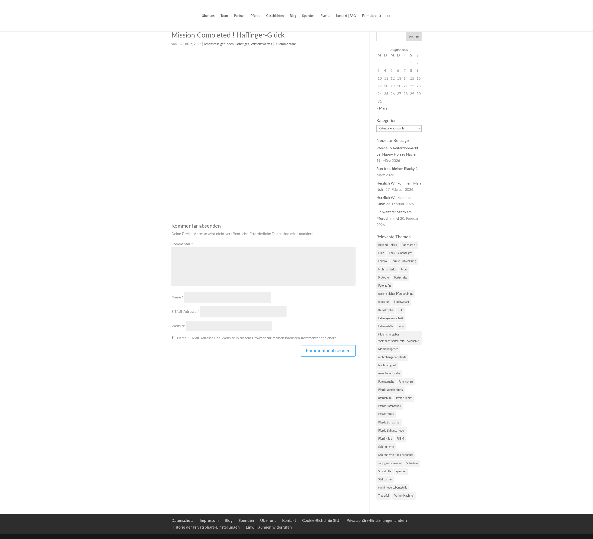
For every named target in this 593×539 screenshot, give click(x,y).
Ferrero (382, 261)
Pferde (255, 16)
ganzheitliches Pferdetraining (395, 293)
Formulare (369, 16)
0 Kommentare (285, 44)
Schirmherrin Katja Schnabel (395, 455)
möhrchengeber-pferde (392, 357)
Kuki (400, 310)
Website (178, 326)
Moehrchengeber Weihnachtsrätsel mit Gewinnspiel (399, 337)
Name (177, 297)
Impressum (209, 521)
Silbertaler (412, 463)
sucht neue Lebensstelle (392, 487)
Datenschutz (182, 521)
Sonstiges (242, 44)
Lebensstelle (385, 326)
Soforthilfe (384, 471)
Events (325, 16)
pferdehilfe (384, 398)
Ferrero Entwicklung (403, 261)
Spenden (308, 16)
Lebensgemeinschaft (390, 318)
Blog (293, 16)
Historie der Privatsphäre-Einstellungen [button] (205, 527)
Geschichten (275, 16)
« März (381, 108)
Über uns (208, 16)
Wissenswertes (261, 44)
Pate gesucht (386, 381)
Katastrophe (385, 310)
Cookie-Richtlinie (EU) (321, 521)
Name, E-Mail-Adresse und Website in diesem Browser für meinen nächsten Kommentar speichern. (257, 338)
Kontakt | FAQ (346, 16)
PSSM (400, 438)
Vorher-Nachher (404, 495)
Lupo (401, 326)
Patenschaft (405, 381)
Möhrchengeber (388, 349)
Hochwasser (401, 302)
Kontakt (289, 521)
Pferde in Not (404, 398)
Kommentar (182, 244)
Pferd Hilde (385, 438)
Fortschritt (400, 277)
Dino (381, 253)
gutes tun (384, 302)
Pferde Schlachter (389, 422)
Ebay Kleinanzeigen (401, 253)
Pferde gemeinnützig (390, 390)
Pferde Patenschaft (389, 406)
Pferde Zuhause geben (391, 430)
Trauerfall (384, 495)
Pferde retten (386, 414)
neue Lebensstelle (389, 373)
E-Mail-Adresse (185, 311)
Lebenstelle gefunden (219, 44)
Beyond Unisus (387, 245)
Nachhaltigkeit (387, 365)
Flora (404, 269)
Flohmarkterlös (387, 269)
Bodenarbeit (408, 245)
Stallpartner (385, 479)
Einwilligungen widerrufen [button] (269, 527)
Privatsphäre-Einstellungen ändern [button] (377, 521)
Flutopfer (384, 277)
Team (224, 16)
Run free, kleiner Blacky (395, 169)
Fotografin (384, 285)
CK (180, 44)
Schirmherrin (386, 446)
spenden (401, 471)
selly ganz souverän (390, 463)
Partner (239, 16)
